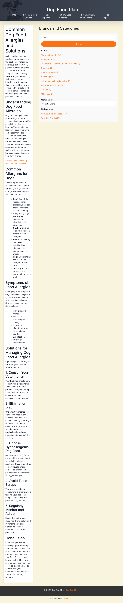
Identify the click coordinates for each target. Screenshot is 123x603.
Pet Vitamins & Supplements (87, 16)
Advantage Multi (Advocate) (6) (55, 81)
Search (79, 44)
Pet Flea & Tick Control (30, 16)
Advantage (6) (47, 76)
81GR (66, 598)
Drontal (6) (46, 89)
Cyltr (72, 598)
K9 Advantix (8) (48, 59)
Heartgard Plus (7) (49, 72)
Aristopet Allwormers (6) (52, 85)
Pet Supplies (106, 16)
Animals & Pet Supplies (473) (54, 114)
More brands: (47, 100)
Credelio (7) (46, 68)
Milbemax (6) (47, 94)
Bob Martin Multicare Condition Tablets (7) (60, 63)
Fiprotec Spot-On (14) (51, 55)
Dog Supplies (46, 16)
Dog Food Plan (62, 9)
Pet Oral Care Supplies (65, 16)
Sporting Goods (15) (50, 118)
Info (14, 15)
